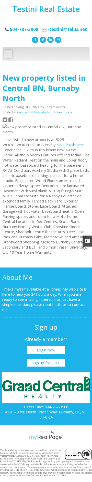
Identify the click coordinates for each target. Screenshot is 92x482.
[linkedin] (50, 39)
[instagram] (57, 39)
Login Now (46, 349)
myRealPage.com (46, 437)
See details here (70, 144)
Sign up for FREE (46, 362)
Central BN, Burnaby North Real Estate (44, 112)
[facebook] (34, 39)
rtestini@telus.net (67, 29)
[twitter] (42, 39)
